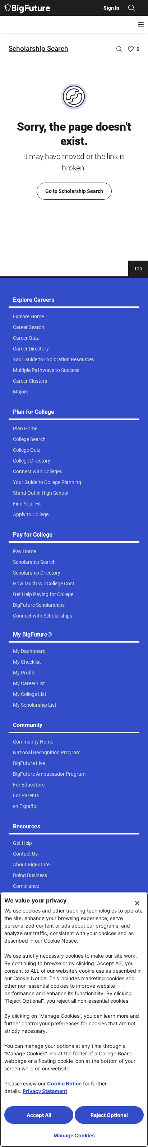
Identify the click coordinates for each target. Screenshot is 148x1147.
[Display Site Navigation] (141, 24)
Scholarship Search (38, 48)
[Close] (137, 903)
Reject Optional (109, 1115)
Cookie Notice (64, 1083)
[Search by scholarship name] (119, 49)
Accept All (39, 1115)
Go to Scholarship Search (74, 191)
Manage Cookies (74, 1135)
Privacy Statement (45, 1091)
